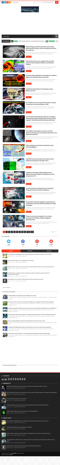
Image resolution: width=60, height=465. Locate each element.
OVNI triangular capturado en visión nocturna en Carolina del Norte (22, 411)
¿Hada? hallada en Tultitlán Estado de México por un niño (22, 295)
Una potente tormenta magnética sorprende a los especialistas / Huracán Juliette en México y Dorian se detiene (41, 203)
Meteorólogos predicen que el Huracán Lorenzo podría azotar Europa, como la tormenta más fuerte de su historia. (41, 48)
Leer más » (28, 56)
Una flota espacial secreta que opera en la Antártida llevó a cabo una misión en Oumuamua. (28, 405)
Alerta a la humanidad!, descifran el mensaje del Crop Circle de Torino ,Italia (26, 320)
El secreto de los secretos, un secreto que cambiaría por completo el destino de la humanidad (31, 301)
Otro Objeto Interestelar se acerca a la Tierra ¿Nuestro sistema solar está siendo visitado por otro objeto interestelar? (41, 132)
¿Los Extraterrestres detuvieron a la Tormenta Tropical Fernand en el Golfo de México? (39, 189)
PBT (11, 454)
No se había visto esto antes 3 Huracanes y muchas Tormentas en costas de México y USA (41, 103)
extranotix (14, 453)
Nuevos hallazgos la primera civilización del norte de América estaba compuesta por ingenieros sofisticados (32, 392)
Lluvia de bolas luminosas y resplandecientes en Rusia (24, 41)
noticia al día (44, 41)
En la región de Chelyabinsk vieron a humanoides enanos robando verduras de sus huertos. (30, 254)
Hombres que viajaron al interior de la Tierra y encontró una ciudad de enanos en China (27, 386)
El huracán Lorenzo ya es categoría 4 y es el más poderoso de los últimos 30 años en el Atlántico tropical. (40, 62)
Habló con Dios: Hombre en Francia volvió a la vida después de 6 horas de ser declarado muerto (31, 266)
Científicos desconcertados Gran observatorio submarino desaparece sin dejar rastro (40, 159)
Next (28, 231)
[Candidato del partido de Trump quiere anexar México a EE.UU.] (13, 94)
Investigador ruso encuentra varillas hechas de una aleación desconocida (25, 279)
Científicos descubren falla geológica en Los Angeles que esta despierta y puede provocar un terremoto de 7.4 (40, 174)
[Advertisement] (30, 24)
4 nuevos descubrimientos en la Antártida (16, 398)
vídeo (22, 46)
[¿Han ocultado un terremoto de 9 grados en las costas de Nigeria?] (13, 150)
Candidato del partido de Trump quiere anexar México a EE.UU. (39, 89)
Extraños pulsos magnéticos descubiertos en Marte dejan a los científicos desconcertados (41, 76)
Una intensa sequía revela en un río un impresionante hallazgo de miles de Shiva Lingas (29, 333)
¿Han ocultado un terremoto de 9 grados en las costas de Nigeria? (40, 146)
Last (32, 231)
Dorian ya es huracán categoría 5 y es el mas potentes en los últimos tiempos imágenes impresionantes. (39, 217)
